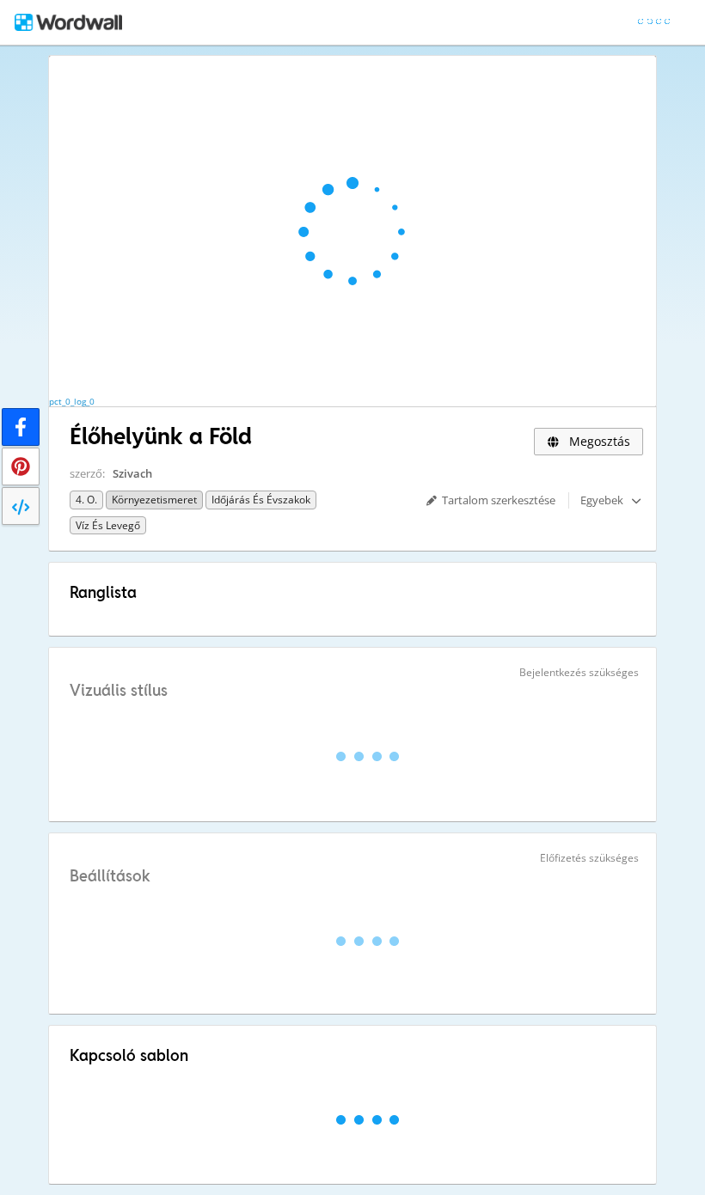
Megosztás (598, 441)
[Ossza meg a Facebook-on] (21, 427)
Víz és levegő (108, 525)
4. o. (86, 499)
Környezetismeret (154, 499)
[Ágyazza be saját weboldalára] (21, 506)
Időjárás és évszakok (261, 499)
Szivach (132, 473)
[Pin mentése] (21, 466)
